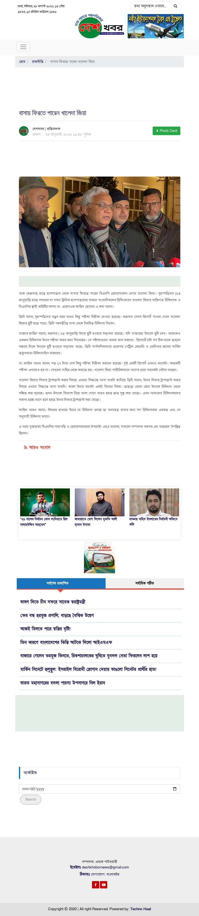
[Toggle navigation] (23, 47)
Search (30, 799)
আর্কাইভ (30, 773)
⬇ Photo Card (166, 131)
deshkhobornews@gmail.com (105, 867)
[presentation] (22, 505)
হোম (22, 61)
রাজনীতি (36, 61)
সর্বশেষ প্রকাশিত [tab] (57, 583)
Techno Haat (140, 909)
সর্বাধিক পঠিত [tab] (144, 583)
